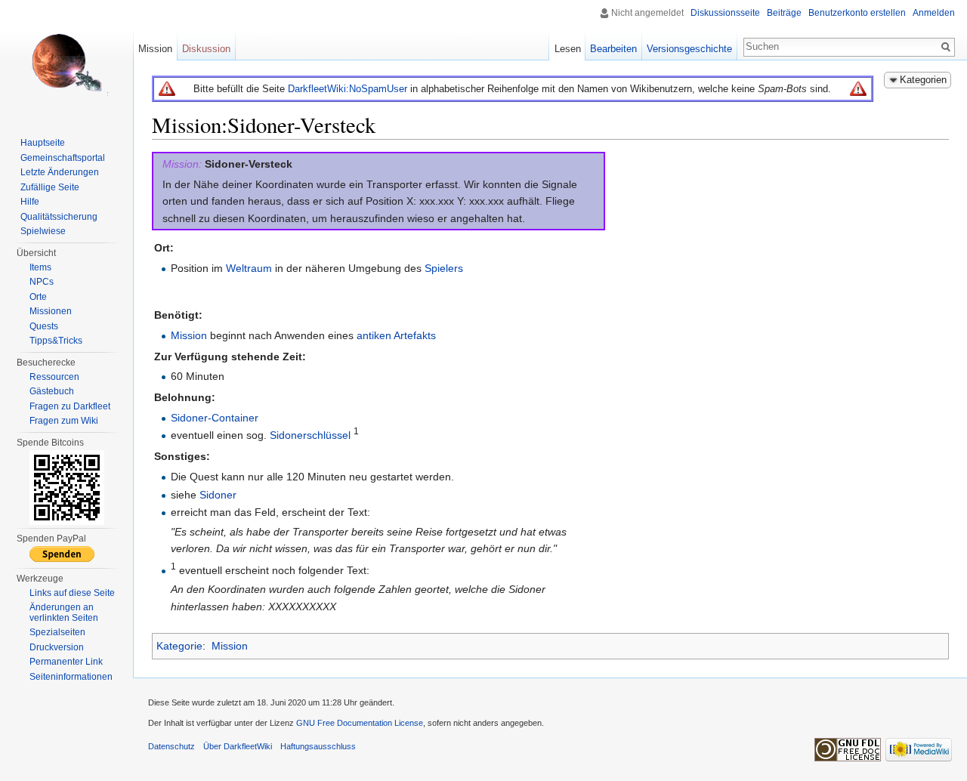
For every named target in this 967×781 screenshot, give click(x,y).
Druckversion (56, 647)
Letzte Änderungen (59, 172)
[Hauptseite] (66, 60)
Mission (189, 335)
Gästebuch (51, 391)
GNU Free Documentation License (359, 722)
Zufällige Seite (49, 187)
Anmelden (934, 13)
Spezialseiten (57, 632)
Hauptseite (42, 142)
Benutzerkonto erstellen (857, 13)
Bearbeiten (613, 48)
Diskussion (206, 48)
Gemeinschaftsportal (62, 158)
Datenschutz (171, 746)
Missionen (50, 311)
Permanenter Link (66, 661)
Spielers (444, 268)
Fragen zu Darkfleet (69, 406)
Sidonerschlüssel (310, 435)
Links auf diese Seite (72, 593)
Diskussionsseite (725, 13)
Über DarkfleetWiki (237, 746)
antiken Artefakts (396, 335)
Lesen (568, 48)
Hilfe (29, 201)
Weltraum (249, 268)
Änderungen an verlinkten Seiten (63, 612)
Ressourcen (54, 377)
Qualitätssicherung (58, 216)
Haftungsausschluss (318, 746)
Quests (43, 326)
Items (40, 267)
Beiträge (784, 13)
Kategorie (179, 646)
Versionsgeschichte (689, 48)
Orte (38, 297)
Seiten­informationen (71, 676)
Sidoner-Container (214, 418)
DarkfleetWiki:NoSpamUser (347, 88)
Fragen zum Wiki (63, 420)
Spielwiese (43, 231)
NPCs (41, 281)
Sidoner (217, 495)
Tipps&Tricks (55, 340)
